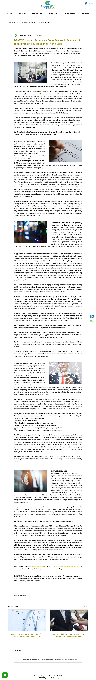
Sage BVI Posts (13, 22)
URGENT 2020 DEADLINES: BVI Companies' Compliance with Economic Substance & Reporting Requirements (26, 635)
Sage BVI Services (44, 22)
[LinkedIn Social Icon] (92, 316)
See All (86, 606)
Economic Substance (28, 22)
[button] (85, 22)
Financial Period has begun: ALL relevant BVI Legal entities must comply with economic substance (68, 635)
